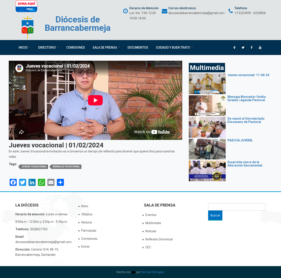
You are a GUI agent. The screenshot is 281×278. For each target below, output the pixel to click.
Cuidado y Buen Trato (173, 47)
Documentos (138, 47)
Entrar (85, 246)
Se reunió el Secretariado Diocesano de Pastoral (246, 120)
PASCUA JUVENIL (240, 140)
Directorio (47, 47)
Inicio (23, 47)
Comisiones (75, 47)
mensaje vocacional (66, 166)
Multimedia (153, 223)
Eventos (151, 215)
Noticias (150, 231)
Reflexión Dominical (159, 239)
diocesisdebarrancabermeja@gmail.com (196, 13)
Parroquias (88, 230)
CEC (148, 247)
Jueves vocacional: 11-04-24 (248, 75)
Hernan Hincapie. (153, 272)
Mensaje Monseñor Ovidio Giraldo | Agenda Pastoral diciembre (246, 100)
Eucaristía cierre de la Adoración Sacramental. (245, 163)
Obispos (86, 214)
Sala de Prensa (105, 47)
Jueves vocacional (34, 166)
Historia (86, 222)
